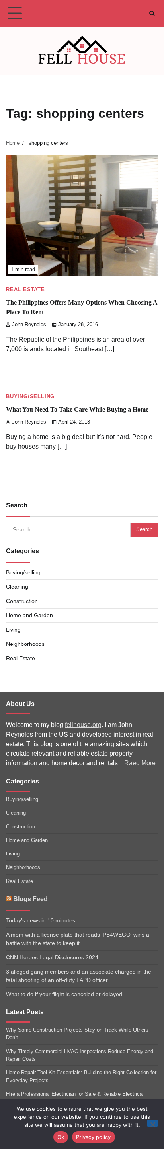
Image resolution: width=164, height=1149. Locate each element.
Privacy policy (93, 1137)
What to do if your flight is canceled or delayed (64, 994)
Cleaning (17, 586)
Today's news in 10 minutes (40, 920)
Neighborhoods (25, 644)
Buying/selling (30, 396)
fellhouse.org (83, 724)
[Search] (152, 13)
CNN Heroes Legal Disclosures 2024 (52, 957)
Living (13, 629)
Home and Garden (29, 615)
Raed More (140, 763)
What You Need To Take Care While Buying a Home (77, 409)
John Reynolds (29, 324)
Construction (22, 601)
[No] (152, 1123)
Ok (60, 1137)
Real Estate (25, 289)
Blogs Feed (30, 899)
